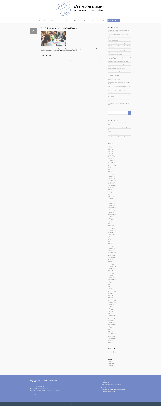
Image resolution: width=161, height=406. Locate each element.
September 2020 (112, 257)
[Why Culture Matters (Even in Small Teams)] (33, 31)
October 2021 (111, 234)
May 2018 (110, 272)
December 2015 (112, 301)
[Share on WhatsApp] (70, 60)
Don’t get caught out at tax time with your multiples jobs (119, 34)
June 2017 (110, 284)
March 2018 (111, 274)
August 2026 (111, 146)
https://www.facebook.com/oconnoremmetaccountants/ (49, 390)
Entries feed (111, 363)
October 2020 (111, 256)
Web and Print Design (67, 403)
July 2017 (110, 283)
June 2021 (110, 241)
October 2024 (111, 184)
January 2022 (111, 229)
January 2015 (111, 317)
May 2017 (110, 286)
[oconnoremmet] (80, 9)
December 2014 (112, 319)
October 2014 (111, 322)
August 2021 (111, 238)
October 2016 (111, 290)
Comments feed (112, 365)
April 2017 (110, 288)
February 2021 (111, 248)
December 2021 (112, 230)
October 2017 (111, 277)
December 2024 (112, 180)
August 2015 (111, 306)
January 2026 (111, 158)
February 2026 (111, 157)
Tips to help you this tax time (113, 71)
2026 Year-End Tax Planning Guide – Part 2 (116, 99)
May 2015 (110, 311)
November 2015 (112, 302)
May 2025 (110, 171)
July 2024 (110, 189)
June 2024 (110, 191)
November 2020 (112, 254)
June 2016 (110, 295)
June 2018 (110, 270)
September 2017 (112, 279)
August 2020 (111, 259)
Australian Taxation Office (108, 391)
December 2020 (112, 252)
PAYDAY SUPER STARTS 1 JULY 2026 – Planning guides (119, 95)
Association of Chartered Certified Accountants (113, 389)
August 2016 (111, 293)
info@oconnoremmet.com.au (40, 388)
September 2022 (112, 214)
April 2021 (110, 245)
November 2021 (112, 232)
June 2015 (110, 310)
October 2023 (111, 205)
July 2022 (110, 218)
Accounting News (112, 351)
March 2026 (111, 155)
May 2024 (110, 193)
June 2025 (110, 169)
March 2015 (111, 313)
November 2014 (112, 320)
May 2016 (110, 297)
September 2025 (112, 166)
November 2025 (112, 162)
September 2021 (112, 236)
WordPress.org (112, 367)
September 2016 (112, 292)
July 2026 (110, 148)
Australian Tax (105, 382)
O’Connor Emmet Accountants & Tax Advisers (46, 403)
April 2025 (110, 173)
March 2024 (111, 196)
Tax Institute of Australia (107, 388)
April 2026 (110, 153)
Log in (109, 361)
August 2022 (111, 216)
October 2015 (111, 304)
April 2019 (110, 263)
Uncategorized (112, 353)
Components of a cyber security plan (115, 61)
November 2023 (112, 203)
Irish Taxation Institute (107, 386)
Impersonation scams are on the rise (115, 64)
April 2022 (110, 223)
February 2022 (111, 227)
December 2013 (112, 333)
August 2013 (111, 340)
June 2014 (110, 329)
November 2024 (112, 182)
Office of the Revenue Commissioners (111, 384)
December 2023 (112, 202)
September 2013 (112, 338)
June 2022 (110, 220)
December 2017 (112, 275)
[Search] (122, 21)
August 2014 (111, 326)
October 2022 (111, 212)
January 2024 (111, 200)
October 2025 (111, 164)
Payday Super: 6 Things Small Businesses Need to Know (119, 90)
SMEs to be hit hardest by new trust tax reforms (117, 86)
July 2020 (110, 261)
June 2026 (110, 149)
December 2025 (112, 160)
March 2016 (111, 299)
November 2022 (112, 211)
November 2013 (112, 335)
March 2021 (111, 247)
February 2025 (111, 176)
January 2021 (111, 250)
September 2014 (112, 324)
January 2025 (111, 178)
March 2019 (111, 265)
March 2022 (111, 225)
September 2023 (112, 207)
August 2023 (111, 209)
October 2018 (111, 268)
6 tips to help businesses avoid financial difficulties (118, 82)
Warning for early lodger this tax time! (115, 43)
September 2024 (112, 185)
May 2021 (110, 243)
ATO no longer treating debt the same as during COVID (119, 45)
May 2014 (110, 331)
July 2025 (110, 167)
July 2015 (110, 308)
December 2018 (112, 266)
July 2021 (110, 239)
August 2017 (111, 281)
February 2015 (111, 315)
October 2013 (111, 337)
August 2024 (111, 187)
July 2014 (110, 328)
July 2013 (110, 342)
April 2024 (110, 194)
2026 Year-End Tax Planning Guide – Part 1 (116, 103)
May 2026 (110, 151)
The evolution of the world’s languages (115, 50)
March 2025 (111, 175)
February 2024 (111, 198)
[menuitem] (40, 21)
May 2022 (110, 221)
